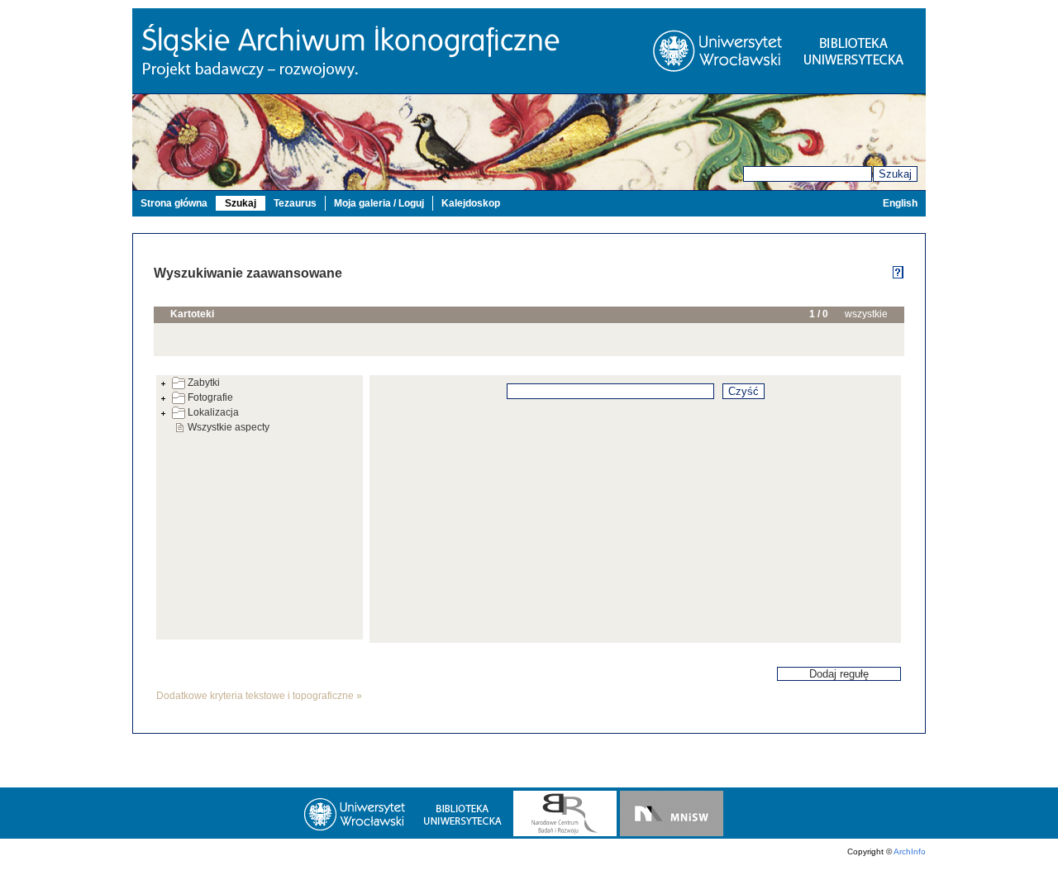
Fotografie (210, 397)
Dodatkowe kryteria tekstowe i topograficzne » (259, 696)
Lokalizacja (213, 412)
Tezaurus (295, 203)
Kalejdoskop (470, 203)
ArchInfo (910, 851)
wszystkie (866, 314)
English (900, 203)
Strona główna (174, 203)
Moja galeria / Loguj (379, 203)
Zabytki (204, 382)
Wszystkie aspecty (228, 427)
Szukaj (895, 174)
